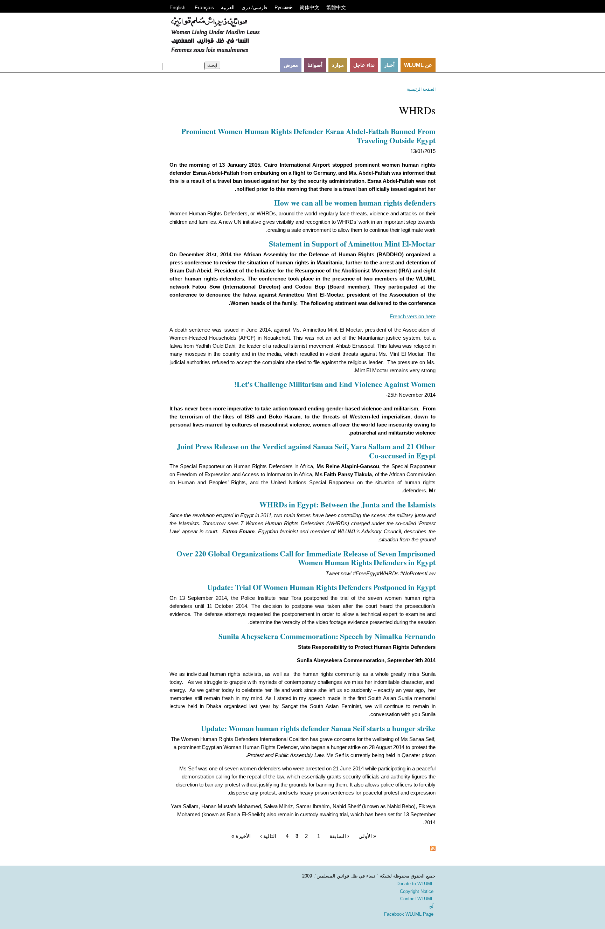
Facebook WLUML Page (408, 914)
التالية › (268, 836)
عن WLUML (418, 65)
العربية (228, 7)
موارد (338, 65)
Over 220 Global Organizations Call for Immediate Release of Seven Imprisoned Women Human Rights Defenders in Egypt (306, 558)
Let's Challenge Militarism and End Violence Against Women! (335, 384)
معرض (291, 65)
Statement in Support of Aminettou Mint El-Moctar (352, 243)
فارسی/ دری (254, 7)
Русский (283, 7)
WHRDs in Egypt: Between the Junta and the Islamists (347, 504)
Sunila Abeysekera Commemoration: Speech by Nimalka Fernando (327, 636)
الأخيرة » (241, 836)
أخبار (389, 65)
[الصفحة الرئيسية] (215, 51)
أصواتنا (314, 65)
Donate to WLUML (414, 883)
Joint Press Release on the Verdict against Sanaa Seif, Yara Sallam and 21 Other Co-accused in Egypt (306, 451)
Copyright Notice (416, 891)
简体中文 (309, 7)
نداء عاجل (364, 65)
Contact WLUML (416, 898)
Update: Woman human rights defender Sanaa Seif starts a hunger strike (318, 728)
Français (204, 7)
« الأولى (367, 836)
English (177, 7)
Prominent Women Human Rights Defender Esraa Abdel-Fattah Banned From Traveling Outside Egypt (308, 136)
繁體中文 (336, 7)
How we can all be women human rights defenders (355, 202)
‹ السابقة (339, 836)
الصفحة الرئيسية (421, 89)
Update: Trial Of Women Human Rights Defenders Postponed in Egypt (321, 587)
